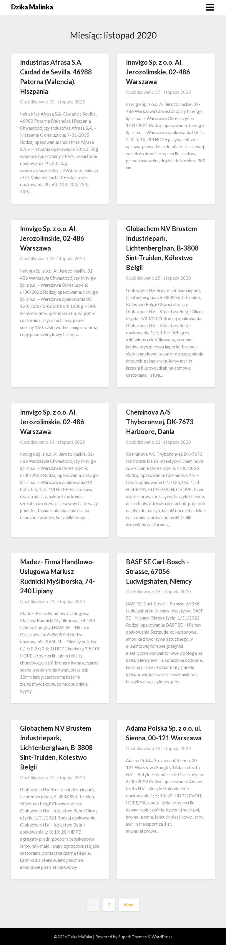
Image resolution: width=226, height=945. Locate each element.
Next (129, 904)
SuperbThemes (132, 936)
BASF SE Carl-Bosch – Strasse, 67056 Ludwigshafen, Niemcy (159, 571)
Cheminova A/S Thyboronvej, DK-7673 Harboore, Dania (160, 421)
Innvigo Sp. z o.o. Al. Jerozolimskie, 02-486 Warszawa (158, 72)
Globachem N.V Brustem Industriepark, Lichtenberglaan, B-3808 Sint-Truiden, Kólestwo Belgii (162, 248)
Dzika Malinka (32, 7)
